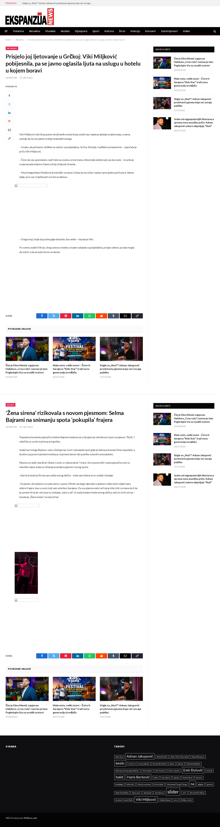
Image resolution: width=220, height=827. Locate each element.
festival (209, 771)
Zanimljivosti (169, 31)
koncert (199, 778)
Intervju (135, 31)
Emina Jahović (174, 771)
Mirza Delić (158, 784)
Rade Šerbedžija (122, 793)
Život (122, 31)
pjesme (210, 784)
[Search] (214, 31)
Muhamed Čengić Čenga (177, 784)
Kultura (109, 31)
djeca (172, 764)
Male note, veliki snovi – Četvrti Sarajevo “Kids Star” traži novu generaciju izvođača (71, 369)
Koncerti (150, 31)
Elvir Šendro (160, 771)
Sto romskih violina (197, 793)
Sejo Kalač (147, 793)
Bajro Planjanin (198, 757)
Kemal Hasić (187, 778)
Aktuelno (34, 31)
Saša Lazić (136, 793)
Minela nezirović (144, 784)
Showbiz (50, 31)
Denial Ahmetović (160, 764)
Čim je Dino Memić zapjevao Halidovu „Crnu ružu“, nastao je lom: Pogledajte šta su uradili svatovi (27, 369)
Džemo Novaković (193, 764)
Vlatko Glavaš (165, 800)
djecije (180, 764)
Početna (18, 31)
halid (119, 777)
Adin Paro (119, 757)
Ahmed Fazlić (162, 757)
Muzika (65, 31)
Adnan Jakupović (140, 756)
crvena (131, 764)
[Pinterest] (9, 121)
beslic (120, 763)
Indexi (155, 778)
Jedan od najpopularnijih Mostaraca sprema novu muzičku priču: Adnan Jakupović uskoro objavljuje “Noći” (194, 122)
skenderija (159, 793)
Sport (95, 31)
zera (176, 800)
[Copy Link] (9, 138)
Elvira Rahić (147, 771)
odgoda (200, 784)
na (192, 784)
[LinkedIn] (9, 112)
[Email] (9, 129)
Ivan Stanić (166, 778)
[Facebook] (9, 95)
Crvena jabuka (143, 764)
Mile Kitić (130, 784)
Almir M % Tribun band (180, 757)
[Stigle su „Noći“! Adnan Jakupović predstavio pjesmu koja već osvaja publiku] (121, 349)
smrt (184, 793)
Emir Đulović (193, 770)
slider (173, 791)
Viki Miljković (146, 799)
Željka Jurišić (186, 800)
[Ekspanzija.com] (29, 16)
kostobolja (119, 784)
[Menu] (6, 31)
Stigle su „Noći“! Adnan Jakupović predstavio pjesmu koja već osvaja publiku (58, 3)
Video (186, 31)
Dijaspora (81, 31)
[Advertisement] (82, 108)
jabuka (176, 778)
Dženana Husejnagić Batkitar (127, 771)
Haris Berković (138, 777)
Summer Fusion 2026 (123, 800)
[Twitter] (9, 104)
